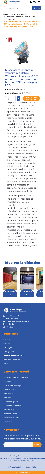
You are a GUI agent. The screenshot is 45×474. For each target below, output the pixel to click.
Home (5, 14)
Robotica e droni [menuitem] (10, 414)
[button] (36, 8)
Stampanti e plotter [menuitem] (11, 418)
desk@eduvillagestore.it (17, 321)
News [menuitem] (5, 364)
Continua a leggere (10, 294)
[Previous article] (5, 282)
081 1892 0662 (12, 318)
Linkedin (10, 324)
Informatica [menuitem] (8, 398)
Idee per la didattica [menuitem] (12, 360)
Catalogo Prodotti (18, 14)
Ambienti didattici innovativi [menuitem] (15, 377)
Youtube (9, 327)
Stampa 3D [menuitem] (8, 422)
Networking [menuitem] (8, 410)
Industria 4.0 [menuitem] (8, 394)
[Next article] (40, 282)
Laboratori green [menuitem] (10, 402)
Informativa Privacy (16, 467)
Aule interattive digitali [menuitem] (13, 385)
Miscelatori (10, 19)
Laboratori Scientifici (14, 17)
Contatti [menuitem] (6, 343)
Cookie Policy (31, 467)
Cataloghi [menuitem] (7, 347)
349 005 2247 (12, 316)
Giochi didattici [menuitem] (9, 389)
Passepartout (27, 472)
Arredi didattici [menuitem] (9, 381)
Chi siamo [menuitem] (7, 339)
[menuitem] (22, 355)
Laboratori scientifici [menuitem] (12, 406)
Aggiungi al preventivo (31, 98)
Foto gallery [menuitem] (8, 352)
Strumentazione (31, 17)
